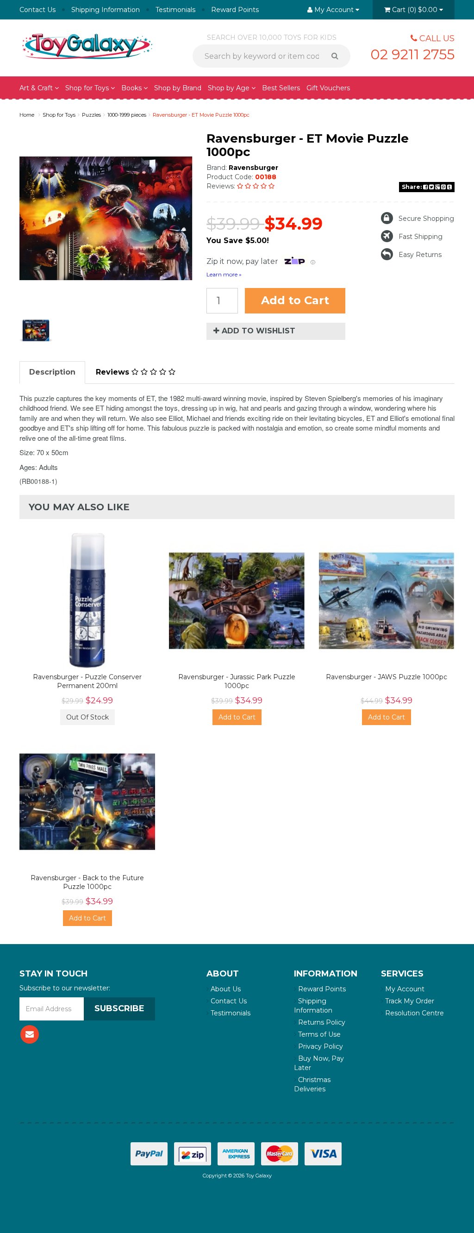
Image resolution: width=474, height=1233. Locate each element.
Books (132, 88)
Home (26, 115)
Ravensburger (253, 167)
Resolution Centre (413, 1013)
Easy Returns (420, 254)
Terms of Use (318, 1034)
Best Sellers (281, 88)
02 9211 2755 (412, 54)
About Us (225, 989)
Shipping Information (105, 10)
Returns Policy (320, 1022)
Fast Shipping (421, 236)
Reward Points (235, 10)
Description (52, 372)
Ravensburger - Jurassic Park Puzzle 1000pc (236, 681)
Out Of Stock (87, 717)
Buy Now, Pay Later (319, 1063)
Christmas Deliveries (312, 1084)
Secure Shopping (426, 218)
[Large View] (35, 330)
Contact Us (37, 10)
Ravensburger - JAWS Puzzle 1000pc (386, 677)
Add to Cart (295, 300)
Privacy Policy (319, 1046)
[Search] (338, 56)
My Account (403, 989)
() (414, 10)
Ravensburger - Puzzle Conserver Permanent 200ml (87, 681)
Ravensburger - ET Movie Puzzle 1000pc (201, 115)
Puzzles (91, 115)
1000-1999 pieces (126, 115)
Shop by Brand (177, 88)
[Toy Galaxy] (87, 45)
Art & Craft (37, 88)
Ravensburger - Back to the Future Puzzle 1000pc (87, 882)
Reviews (113, 372)
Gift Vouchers (328, 88)
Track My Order (408, 1001)
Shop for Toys (88, 88)
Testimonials (175, 10)
